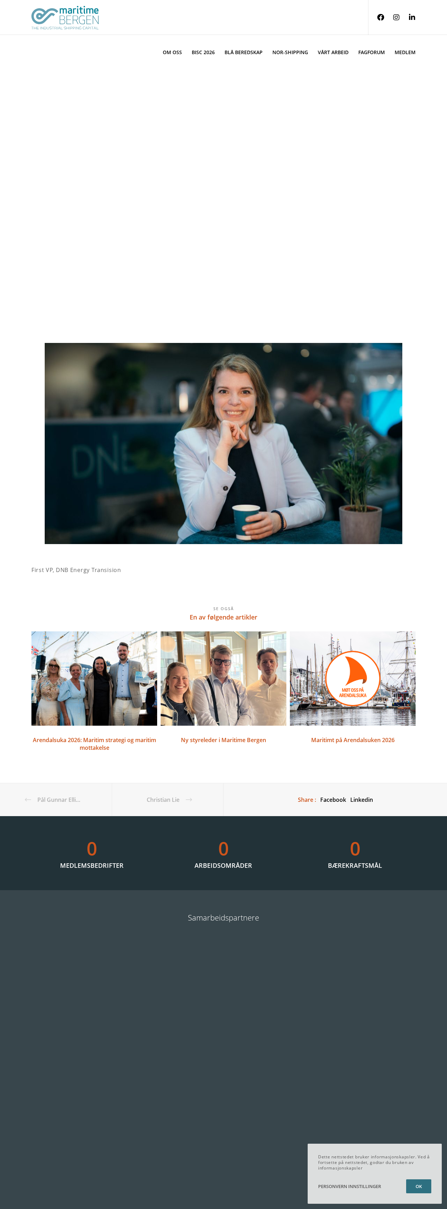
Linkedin (361, 800)
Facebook (333, 800)
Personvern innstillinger (349, 1186)
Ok (419, 1186)
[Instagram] (392, 17)
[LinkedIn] (408, 17)
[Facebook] (376, 17)
